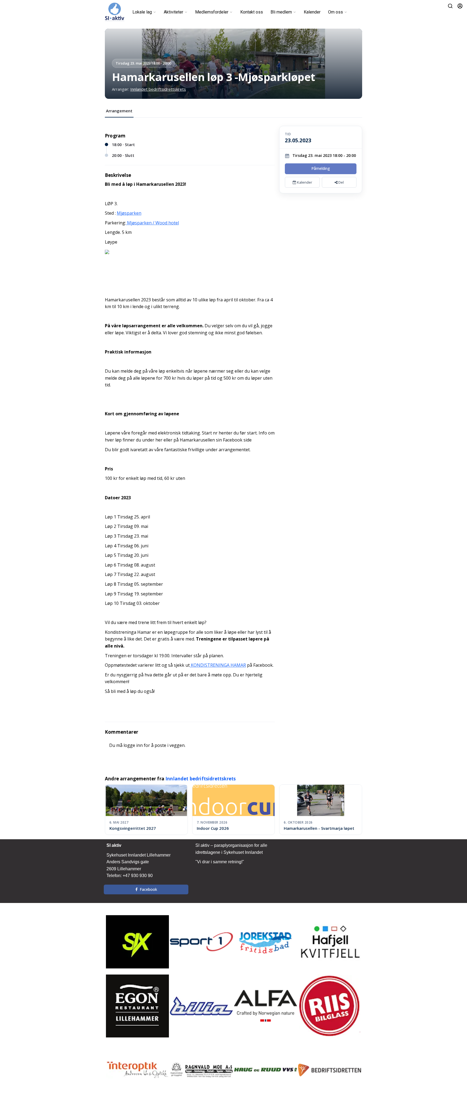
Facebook (148, 889)
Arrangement (119, 110)
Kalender (312, 12)
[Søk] (450, 6)
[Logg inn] (460, 6)
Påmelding (320, 168)
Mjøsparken (129, 213)
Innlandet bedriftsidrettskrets (158, 89)
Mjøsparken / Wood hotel (152, 223)
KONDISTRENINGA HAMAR (218, 665)
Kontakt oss (251, 12)
